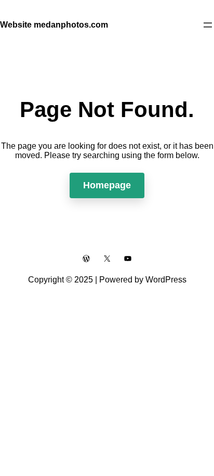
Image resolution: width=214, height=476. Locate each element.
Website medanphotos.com (54, 24)
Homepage (107, 185)
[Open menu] (208, 25)
